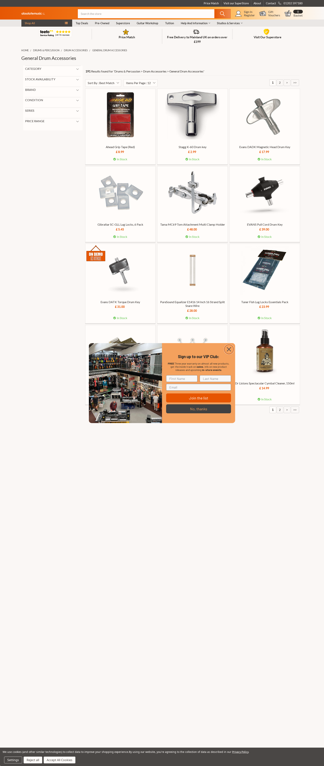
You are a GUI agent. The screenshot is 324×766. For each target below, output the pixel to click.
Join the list (198, 398)
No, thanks (198, 409)
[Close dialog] (229, 349)
